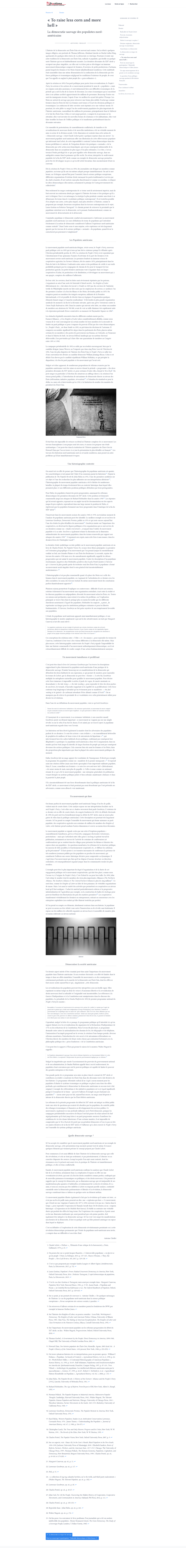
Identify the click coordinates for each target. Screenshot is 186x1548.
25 (106, 760)
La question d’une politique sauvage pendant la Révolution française (129, 78)
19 (59, 569)
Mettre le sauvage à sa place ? (129, 40)
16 (84, 523)
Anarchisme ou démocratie (128, 49)
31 (54, 1094)
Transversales (123, 84)
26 (59, 850)
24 (102, 735)
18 (73, 539)
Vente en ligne (119, 4)
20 (71, 583)
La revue (108, 4)
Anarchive (122, 91)
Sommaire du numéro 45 (129, 18)
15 (54, 509)
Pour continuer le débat (126, 87)
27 (112, 880)
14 (104, 498)
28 (97, 894)
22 (104, 692)
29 (77, 1017)
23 (59, 712)
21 (95, 633)
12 (106, 473)
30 (106, 1056)
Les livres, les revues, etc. (126, 94)
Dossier (121, 28)
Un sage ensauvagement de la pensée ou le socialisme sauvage (129, 72)
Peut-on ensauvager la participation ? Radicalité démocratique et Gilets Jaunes (71, 1538)
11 (111, 449)
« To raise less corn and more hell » (127, 59)
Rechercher (134, 4)
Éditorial (121, 25)
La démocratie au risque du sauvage (60, 1535)
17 (65, 536)
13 (109, 479)
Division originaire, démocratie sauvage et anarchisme (129, 45)
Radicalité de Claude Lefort (128, 32)
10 (85, 379)
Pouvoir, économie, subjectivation (125, 36)
